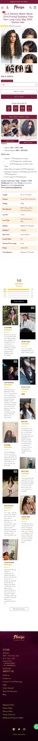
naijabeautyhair (21, 734)
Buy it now (19, 97)
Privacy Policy (8, 711)
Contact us (7, 678)
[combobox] (5, 12)
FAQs (5, 685)
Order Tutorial (8, 688)
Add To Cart (10, 141)
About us (6, 675)
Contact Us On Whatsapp (12, 682)
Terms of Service (9, 715)
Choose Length (7, 81)
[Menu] (2, 7)
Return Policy (8, 708)
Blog (4, 695)
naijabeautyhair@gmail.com (13, 187)
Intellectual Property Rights (13, 718)
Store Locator (7, 668)
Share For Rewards (10, 691)
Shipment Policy (8, 705)
